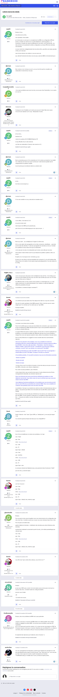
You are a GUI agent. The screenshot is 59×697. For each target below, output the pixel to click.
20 (9, 625)
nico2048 (8, 582)
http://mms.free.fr (23, 442)
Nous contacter (36, 693)
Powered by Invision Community (29, 694)
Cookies (44, 693)
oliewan (8, 107)
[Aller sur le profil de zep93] (4, 16)
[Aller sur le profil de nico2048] (8, 587)
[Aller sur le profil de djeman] (8, 71)
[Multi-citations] (16, 60)
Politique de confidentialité (25, 693)
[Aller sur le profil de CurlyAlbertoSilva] (8, 93)
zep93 (10, 16)
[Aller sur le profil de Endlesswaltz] (8, 618)
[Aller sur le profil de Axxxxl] (8, 302)
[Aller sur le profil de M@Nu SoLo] (8, 278)
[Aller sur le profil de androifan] (8, 652)
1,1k (9, 119)
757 (9, 78)
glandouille (8, 512)
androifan (8, 647)
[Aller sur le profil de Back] (8, 416)
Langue (15, 693)
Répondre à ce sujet (50, 22)
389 (9, 310)
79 (9, 423)
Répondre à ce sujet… (15, 676)
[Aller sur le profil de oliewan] (8, 112)
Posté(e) (20, 29)
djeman (8, 66)
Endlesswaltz (8, 613)
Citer (20, 60)
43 (9, 101)
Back (8, 411)
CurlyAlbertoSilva (8, 87)
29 (9, 285)
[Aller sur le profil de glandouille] (8, 517)
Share (43, 16)
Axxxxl (8, 297)
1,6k (9, 660)
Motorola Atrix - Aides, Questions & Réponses (26, 17)
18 (9, 41)
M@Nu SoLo (8, 272)
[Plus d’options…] (55, 29)
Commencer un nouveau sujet (32, 22)
